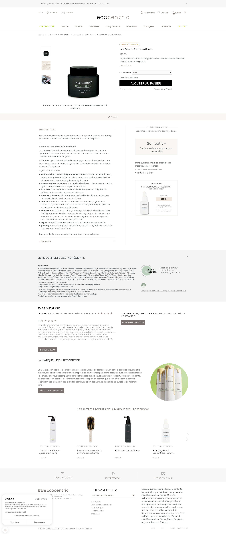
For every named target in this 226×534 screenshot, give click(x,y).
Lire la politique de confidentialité (15, 512)
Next (187, 438)
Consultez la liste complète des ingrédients (156, 131)
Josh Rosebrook (129, 44)
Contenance (125, 72)
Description (47, 129)
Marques (149, 26)
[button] (5, 530)
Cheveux (94, 26)
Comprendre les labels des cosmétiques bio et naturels (163, 291)
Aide (153, 528)
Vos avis (95, 514)
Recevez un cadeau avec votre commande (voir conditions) (75, 107)
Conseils (166, 26)
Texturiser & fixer (145, 173)
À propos (96, 502)
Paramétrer (14, 522)
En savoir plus (125, 65)
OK (133, 495)
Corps (79, 26)
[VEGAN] (144, 285)
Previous (187, 432)
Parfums (131, 26)
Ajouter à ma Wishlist (163, 89)
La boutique (97, 508)
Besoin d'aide (125, 89)
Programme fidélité (101, 505)
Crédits (88, 529)
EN (42, 13)
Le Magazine (97, 511)
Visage (65, 26)
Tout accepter (39, 522)
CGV (163, 528)
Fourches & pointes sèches (149, 170)
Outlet (182, 26)
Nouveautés (46, 26)
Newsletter (101, 490)
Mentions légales (179, 528)
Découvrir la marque (51, 390)
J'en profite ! (104, 3)
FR (39, 13)
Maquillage (113, 26)
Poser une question (133, 322)
